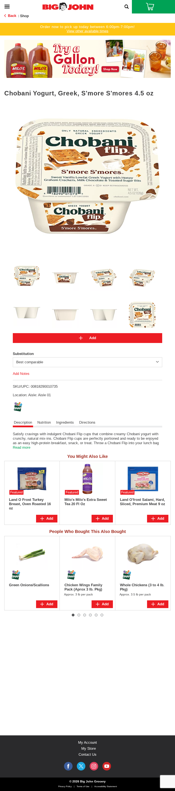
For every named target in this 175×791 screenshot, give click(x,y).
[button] (87, 58)
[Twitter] (81, 766)
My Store (88, 748)
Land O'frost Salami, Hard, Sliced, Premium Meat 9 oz (142, 502)
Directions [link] (87, 422)
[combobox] (87, 362)
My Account (87, 743)
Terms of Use (83, 786)
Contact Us (87, 754)
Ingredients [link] (65, 422)
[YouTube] (94, 766)
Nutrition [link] (44, 422)
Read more (21, 447)
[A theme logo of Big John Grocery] (67, 6)
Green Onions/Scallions (29, 585)
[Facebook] (68, 766)
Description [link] (23, 422)
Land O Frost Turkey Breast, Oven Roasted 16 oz (30, 504)
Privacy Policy (65, 786)
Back (11, 16)
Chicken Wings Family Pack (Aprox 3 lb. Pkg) (83, 587)
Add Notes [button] (21, 373)
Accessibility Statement (105, 786)
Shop (24, 16)
